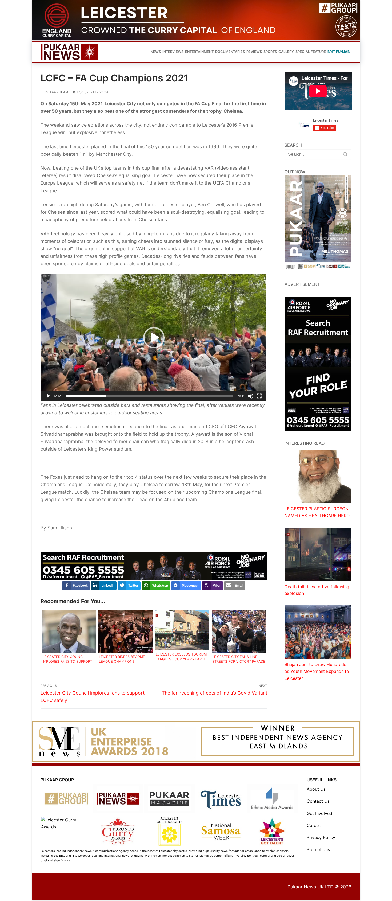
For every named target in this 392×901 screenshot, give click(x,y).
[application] (153, 337)
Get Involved (319, 813)
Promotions (318, 849)
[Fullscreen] (259, 396)
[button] (154, 337)
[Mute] (250, 396)
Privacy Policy (321, 837)
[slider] (149, 396)
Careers (314, 825)
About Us (316, 789)
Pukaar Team (56, 92)
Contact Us (318, 801)
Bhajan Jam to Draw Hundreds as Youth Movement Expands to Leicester (317, 671)
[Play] (48, 396)
